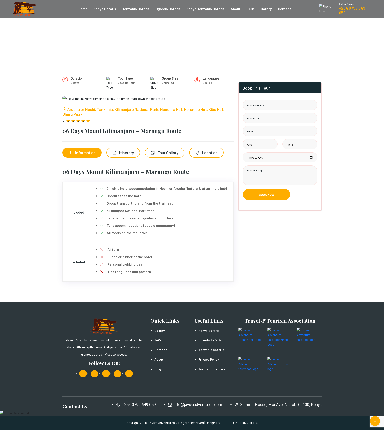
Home (82, 9)
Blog (157, 369)
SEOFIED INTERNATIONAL (240, 423)
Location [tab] (209, 152)
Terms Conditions (211, 369)
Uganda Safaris (168, 9)
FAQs (251, 9)
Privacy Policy (208, 359)
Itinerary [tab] (126, 152)
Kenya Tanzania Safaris (205, 9)
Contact (284, 9)
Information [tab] (85, 152)
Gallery (266, 9)
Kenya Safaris (105, 9)
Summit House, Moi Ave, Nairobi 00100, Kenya (281, 404)
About (235, 9)
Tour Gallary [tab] (167, 152)
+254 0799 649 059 (139, 404)
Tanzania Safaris (135, 9)
